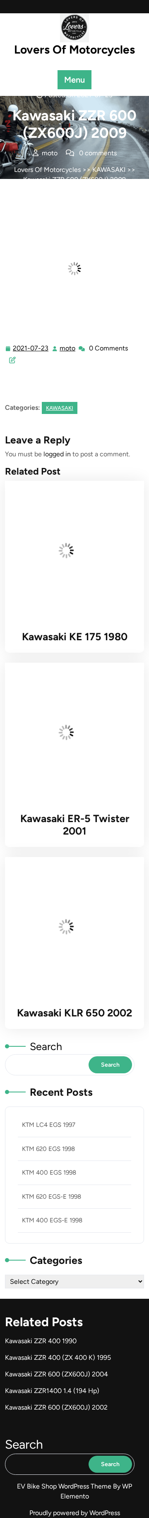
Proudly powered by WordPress (74, 1513)
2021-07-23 (31, 349)
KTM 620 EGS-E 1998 (51, 1196)
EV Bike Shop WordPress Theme (65, 1486)
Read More (71, 550)
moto (68, 348)
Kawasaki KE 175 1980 (74, 636)
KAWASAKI (108, 170)
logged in (57, 454)
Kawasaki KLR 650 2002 (74, 1012)
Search (46, 1046)
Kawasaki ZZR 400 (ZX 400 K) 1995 (58, 1357)
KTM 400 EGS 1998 (49, 1172)
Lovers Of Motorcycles (74, 49)
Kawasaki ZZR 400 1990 (41, 1341)
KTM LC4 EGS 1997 (48, 1125)
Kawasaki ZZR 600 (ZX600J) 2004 (56, 1374)
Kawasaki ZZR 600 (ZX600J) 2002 (56, 1407)
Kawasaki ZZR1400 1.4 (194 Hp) (52, 1391)
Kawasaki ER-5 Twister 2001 (74, 824)
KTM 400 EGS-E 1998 (52, 1220)
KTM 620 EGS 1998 (48, 1149)
